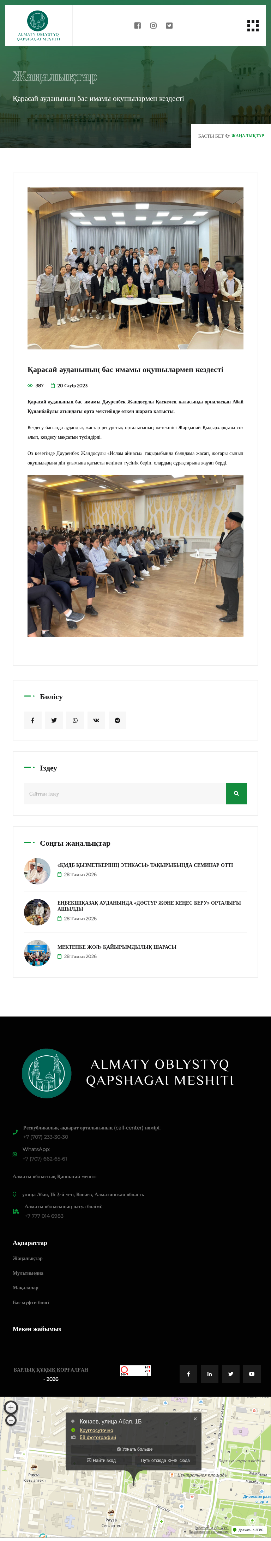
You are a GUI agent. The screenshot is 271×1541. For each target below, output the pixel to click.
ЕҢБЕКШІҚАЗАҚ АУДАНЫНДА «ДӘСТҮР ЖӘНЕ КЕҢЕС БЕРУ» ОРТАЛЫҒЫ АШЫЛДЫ (149, 906)
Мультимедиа (28, 1273)
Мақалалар (25, 1287)
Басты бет (211, 136)
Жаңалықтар (28, 1258)
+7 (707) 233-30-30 (45, 1137)
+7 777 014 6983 (44, 1216)
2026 (53, 1379)
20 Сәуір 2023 (72, 385)
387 (39, 385)
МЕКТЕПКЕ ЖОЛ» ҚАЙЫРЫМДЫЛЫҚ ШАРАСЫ (117, 947)
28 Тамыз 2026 (80, 874)
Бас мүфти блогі (31, 1302)
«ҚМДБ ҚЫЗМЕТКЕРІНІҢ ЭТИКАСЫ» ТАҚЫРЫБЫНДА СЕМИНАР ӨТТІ (145, 865)
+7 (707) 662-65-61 (45, 1159)
